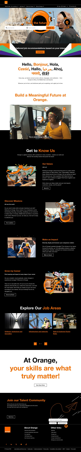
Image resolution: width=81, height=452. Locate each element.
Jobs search (53, 432)
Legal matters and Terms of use (20, 448)
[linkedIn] (11, 444)
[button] (59, 6)
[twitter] (16, 444)
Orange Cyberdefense (56, 438)
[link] (11, 416)
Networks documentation (30, 430)
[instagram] (21, 444)
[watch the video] (40, 122)
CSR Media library (28, 436)
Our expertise (27, 434)
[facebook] (6, 444)
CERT (64, 448)
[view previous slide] (35, 343)
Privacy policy (46, 448)
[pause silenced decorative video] (78, 9)
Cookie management (38, 448)
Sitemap (53, 430)
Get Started (40, 52)
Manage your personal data (57, 439)
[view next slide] (45, 343)
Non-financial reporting (29, 438)
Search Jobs (7, 6)
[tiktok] (26, 444)
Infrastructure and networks (38, 331)
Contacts (68, 448)
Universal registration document (31, 432)
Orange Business (54, 436)
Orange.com (53, 434)
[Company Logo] (6, 2)
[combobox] (15, 27)
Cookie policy (30, 448)
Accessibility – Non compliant (55, 448)
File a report (73, 448)
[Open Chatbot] (66, 426)
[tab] (39, 343)
